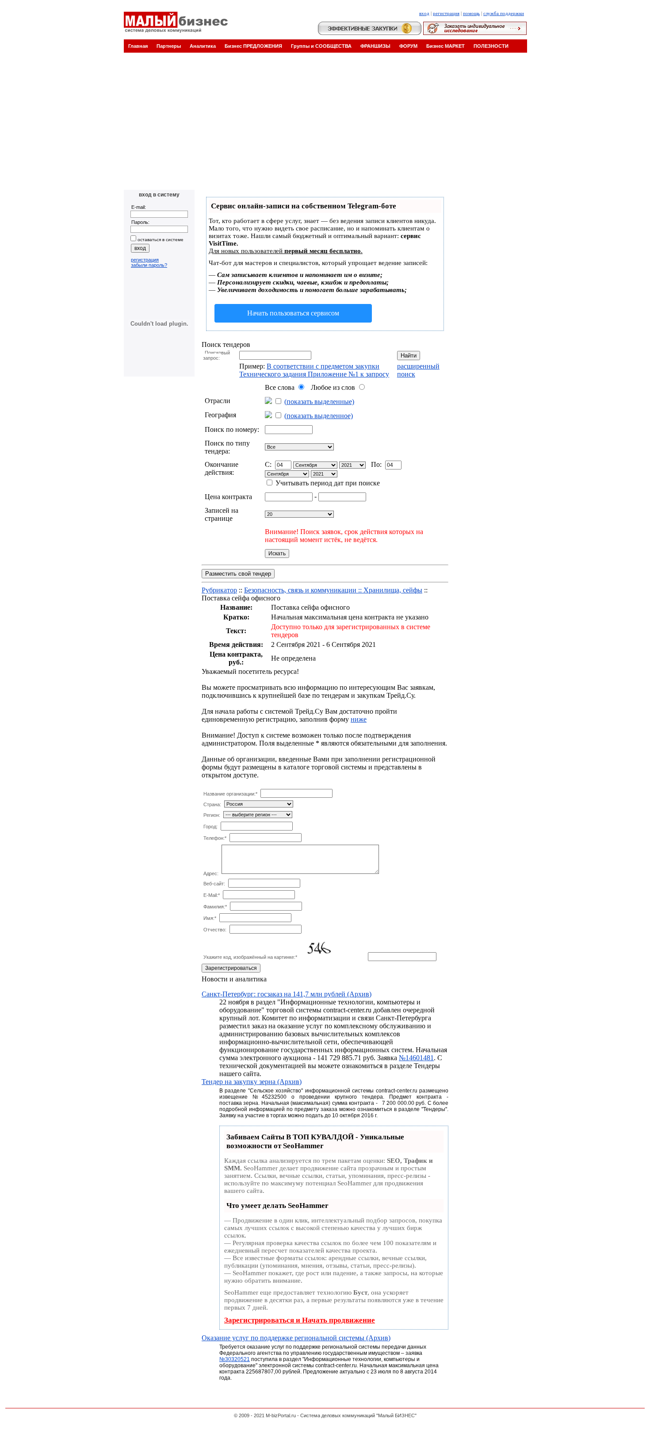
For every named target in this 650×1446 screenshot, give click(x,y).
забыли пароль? (149, 265)
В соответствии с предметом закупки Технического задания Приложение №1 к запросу (314, 370)
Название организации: (230, 793)
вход (424, 13)
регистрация (446, 13)
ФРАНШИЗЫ (375, 46)
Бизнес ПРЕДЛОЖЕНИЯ (253, 46)
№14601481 (416, 1057)
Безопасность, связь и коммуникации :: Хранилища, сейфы (333, 590)
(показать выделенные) (319, 401)
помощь (471, 13)
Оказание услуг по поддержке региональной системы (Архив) (296, 1338)
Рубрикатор (219, 590)
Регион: (211, 815)
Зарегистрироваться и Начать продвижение (299, 1320)
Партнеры (169, 46)
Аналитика (203, 46)
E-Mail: (211, 895)
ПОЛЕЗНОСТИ (491, 46)
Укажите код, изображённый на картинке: (250, 957)
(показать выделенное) (318, 415)
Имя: (209, 918)
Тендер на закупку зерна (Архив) (252, 1081)
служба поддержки (503, 13)
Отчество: (214, 929)
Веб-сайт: (214, 883)
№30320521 (234, 1359)
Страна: (212, 804)
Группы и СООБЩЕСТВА (321, 46)
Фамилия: (215, 906)
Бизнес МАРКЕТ (445, 46)
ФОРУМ (408, 46)
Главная (138, 46)
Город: (210, 826)
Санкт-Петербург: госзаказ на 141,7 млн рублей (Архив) (286, 994)
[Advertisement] (325, 123)
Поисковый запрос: (216, 355)
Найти (409, 355)
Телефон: (214, 838)
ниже (359, 719)
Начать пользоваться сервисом (293, 313)
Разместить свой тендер (238, 573)
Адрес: (210, 873)
